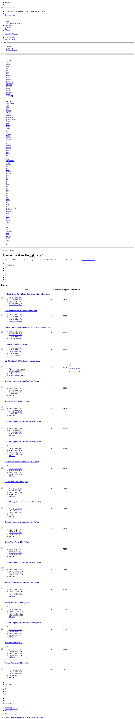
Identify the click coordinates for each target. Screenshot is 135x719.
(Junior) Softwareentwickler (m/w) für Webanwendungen (28, 327)
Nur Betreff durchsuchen (15, 11)
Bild (7, 66)
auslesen (8, 147)
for (7, 168)
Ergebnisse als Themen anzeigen (35, 11)
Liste (7, 109)
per (7, 202)
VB (7, 132)
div (7, 157)
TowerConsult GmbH (15, 298)
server (8, 218)
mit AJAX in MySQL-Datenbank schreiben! (22, 361)
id (6, 181)
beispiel (8, 148)
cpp (7, 152)
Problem (8, 115)
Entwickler (9, 87)
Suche (8, 126)
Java (8, 101)
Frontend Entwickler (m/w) (16, 344)
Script (8, 125)
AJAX (8, 60)
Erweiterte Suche (10, 15)
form (7, 170)
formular (8, 171)
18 (5, 279)
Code (8, 75)
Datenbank (9, 83)
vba (7, 229)
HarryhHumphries (14, 372)
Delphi (9, 85)
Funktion (8, 92)
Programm (9, 117)
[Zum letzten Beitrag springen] (70, 365)
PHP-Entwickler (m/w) (14, 643)
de (7, 155)
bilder (8, 150)
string (8, 222)
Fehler (8, 88)
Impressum (8, 707)
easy (7, 159)
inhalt (7, 184)
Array (8, 62)
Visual (8, 134)
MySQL (8, 111)
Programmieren (10, 119)
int (7, 186)
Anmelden (8, 2)
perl (7, 204)
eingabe (8, 163)
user (7, 224)
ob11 (10, 368)
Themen (8, 46)
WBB (8, 136)
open (7, 199)
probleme (9, 206)
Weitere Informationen (88, 260)
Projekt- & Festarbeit (15, 305)
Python (8, 121)
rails (7, 213)
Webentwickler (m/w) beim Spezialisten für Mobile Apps (27, 294)
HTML (10, 96)
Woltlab (8, 139)
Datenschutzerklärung (11, 709)
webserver (9, 231)
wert (7, 233)
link (7, 193)
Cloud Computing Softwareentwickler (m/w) (23, 421)
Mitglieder (8, 27)
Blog (6, 29)
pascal (8, 200)
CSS (7, 73)
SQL (7, 123)
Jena (7, 105)
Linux (8, 107)
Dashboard (8, 25)
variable (8, 226)
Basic (8, 64)
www (8, 237)
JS (7, 98)
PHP (8, 113)
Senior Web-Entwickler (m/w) (17, 401)
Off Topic (12, 395)
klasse (8, 192)
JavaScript (10, 103)
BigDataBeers (9, 710)
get (7, 175)
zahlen (8, 239)
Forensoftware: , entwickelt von (22, 717)
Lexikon (7, 30)
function (8, 173)
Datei (8, 77)
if (6, 183)
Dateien (8, 79)
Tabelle (8, 128)
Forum (7, 22)
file (7, 166)
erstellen (8, 164)
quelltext (8, 211)
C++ (7, 72)
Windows (9, 137)
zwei (7, 240)
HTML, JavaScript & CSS (17, 375)
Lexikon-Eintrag (11, 50)
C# (7, 70)
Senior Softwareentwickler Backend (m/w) (22, 381)
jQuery (8, 190)
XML (8, 141)
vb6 (7, 227)
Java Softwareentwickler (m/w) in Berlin (21, 311)
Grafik (8, 94)
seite (7, 217)
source (8, 220)
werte (7, 234)
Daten (8, 81)
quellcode (9, 209)
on (7, 197)
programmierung (11, 208)
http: (8, 179)
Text (7, 130)
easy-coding (10, 161)
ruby (7, 215)
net (7, 195)
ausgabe (8, 145)
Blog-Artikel (10, 48)
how (7, 177)
